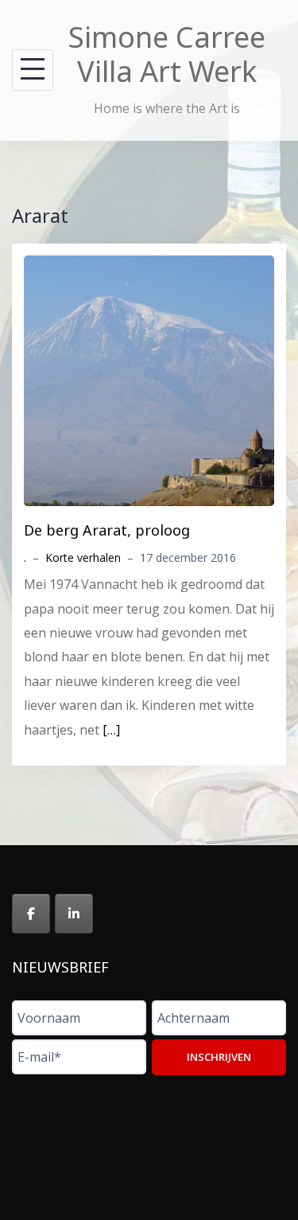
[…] (111, 730)
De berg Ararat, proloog (107, 530)
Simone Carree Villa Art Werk (166, 54)
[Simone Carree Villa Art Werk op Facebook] (31, 914)
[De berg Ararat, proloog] (149, 379)
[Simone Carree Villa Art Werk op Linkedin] (74, 914)
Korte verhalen (83, 557)
